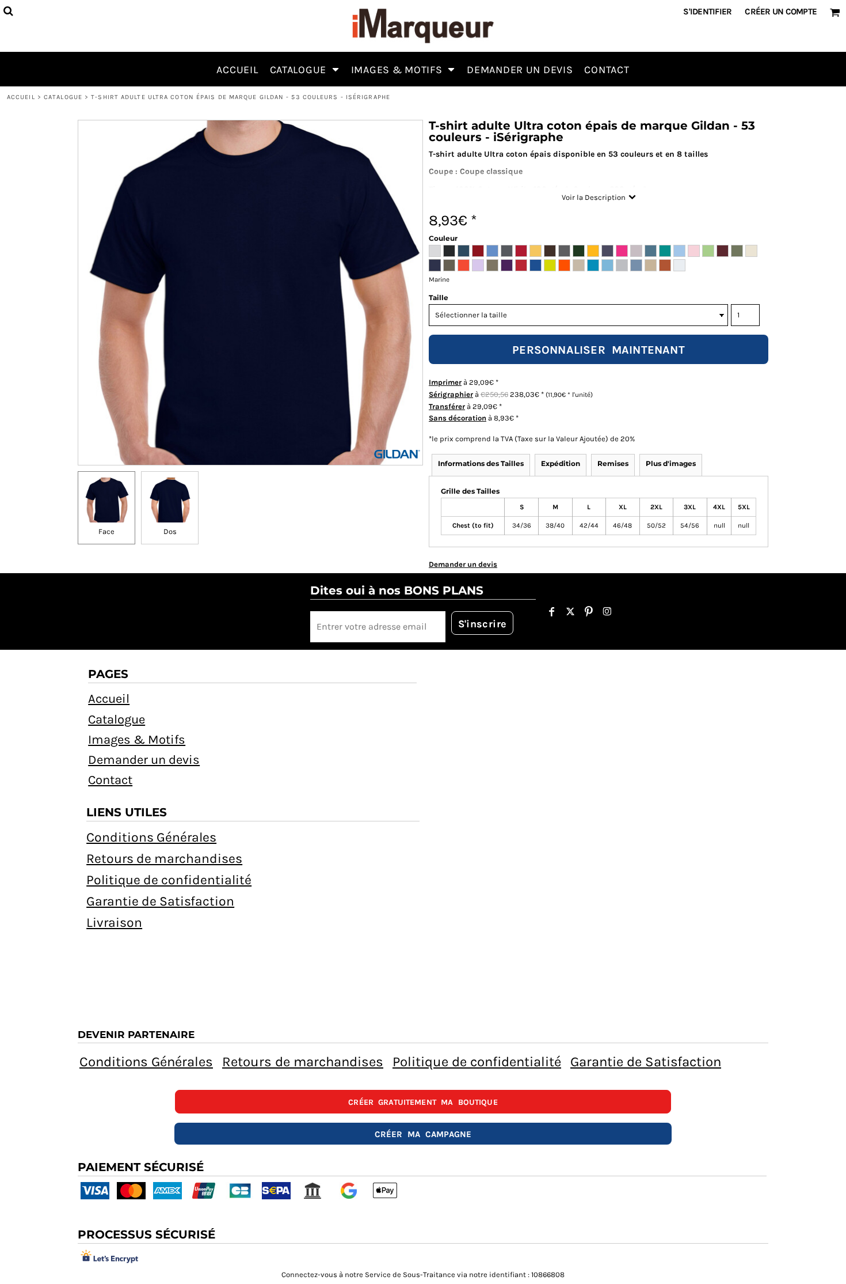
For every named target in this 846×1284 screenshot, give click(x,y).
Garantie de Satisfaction (160, 901)
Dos (170, 531)
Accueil (21, 97)
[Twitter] (570, 612)
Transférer (447, 406)
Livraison (114, 922)
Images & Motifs (136, 739)
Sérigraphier (451, 394)
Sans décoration (457, 418)
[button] (304, 69)
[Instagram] (607, 612)
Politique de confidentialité (168, 880)
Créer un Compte (781, 11)
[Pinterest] (589, 612)
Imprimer (445, 382)
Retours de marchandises (164, 858)
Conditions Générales (151, 837)
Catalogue (63, 97)
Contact (110, 779)
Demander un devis (144, 759)
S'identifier (707, 11)
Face (106, 531)
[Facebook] (552, 612)
